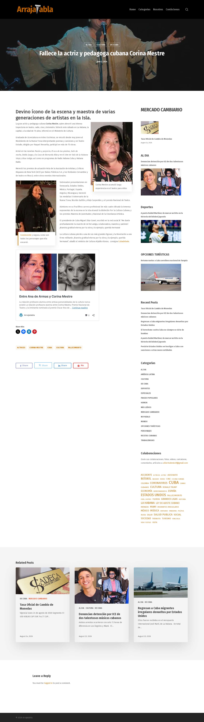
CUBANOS (145, 487)
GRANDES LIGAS (169, 499)
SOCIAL (177, 514)
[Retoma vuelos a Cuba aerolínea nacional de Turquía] (161, 277)
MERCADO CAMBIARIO (150, 412)
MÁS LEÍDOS (146, 407)
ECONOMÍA (146, 491)
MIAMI (153, 506)
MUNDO (144, 421)
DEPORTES (145, 388)
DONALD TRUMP (170, 487)
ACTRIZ (163, 475)
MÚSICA (154, 510)
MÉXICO (145, 510)
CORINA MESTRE (36, 347)
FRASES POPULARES (149, 398)
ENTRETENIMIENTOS (160, 491)
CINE (168, 479)
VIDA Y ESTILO (146, 522)
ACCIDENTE (146, 475)
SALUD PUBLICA (163, 514)
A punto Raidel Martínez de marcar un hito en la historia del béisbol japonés (162, 215)
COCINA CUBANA (178, 479)
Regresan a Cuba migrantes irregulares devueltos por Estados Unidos (164, 323)
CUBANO (183, 483)
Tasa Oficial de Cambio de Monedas (156, 139)
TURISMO (166, 518)
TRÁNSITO (156, 518)
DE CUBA (114, 45)
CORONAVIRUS (159, 483)
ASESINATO (173, 475)
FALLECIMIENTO (74, 347)
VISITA (154, 522)
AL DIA (89, 45)
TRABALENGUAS (147, 440)
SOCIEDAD (146, 518)
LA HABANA (148, 502)
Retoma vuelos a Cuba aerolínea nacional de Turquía (164, 260)
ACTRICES (21, 347)
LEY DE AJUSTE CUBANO (167, 503)
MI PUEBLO (145, 417)
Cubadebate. (123, 241)
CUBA (49, 347)
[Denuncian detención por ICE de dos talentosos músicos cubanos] (161, 181)
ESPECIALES (146, 393)
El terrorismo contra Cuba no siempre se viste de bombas (162, 332)
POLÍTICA (181, 511)
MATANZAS (145, 507)
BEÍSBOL (146, 478)
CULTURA (100, 45)
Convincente (25, 235)
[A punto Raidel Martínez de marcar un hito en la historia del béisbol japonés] (161, 231)
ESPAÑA (172, 491)
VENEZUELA (176, 519)
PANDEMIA (173, 511)
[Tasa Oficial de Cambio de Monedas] (164, 129)
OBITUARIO (164, 511)
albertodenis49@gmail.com (175, 463)
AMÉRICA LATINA (148, 374)
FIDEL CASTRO (146, 499)
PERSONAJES (146, 431)
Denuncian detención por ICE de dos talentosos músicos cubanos (162, 163)
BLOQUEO (156, 479)
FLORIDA (156, 499)
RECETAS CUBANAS (149, 435)
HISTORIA (182, 499)
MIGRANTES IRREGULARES (168, 507)
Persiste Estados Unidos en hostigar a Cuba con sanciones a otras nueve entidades (162, 348)
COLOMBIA (145, 483)
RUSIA (143, 515)
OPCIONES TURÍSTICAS (150, 426)
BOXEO (162, 479)
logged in (48, 683)
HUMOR (144, 402)
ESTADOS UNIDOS (153, 495)
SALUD (150, 515)
